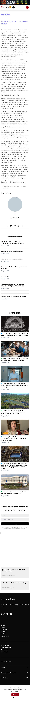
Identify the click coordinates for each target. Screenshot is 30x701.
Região (3, 627)
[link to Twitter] (7, 614)
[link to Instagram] (4, 614)
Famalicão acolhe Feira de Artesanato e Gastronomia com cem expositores (13, 343)
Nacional (3, 634)
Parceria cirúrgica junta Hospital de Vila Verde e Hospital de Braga (14, 476)
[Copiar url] (22, 226)
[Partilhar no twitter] (11, 226)
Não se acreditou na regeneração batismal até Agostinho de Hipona (14, 285)
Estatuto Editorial (6, 647)
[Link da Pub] (15, 2)
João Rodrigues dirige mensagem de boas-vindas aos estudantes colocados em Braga (14, 368)
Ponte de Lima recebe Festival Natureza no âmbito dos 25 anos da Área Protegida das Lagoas (14, 395)
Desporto (4, 629)
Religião (3, 632)
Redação (3, 668)
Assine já (15, 694)
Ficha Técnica (5, 645)
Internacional (5, 636)
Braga (3, 625)
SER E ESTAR (4, 276)
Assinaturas (4, 650)
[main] (15, 301)
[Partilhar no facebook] (7, 226)
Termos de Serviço (17, 528)
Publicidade (4, 652)
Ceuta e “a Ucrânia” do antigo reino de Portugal (12, 268)
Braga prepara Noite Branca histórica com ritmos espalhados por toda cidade (13, 318)
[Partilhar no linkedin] (18, 226)
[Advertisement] (15, 547)
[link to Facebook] (1, 614)
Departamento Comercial (8, 673)
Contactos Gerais (6, 661)
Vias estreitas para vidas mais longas (12, 297)
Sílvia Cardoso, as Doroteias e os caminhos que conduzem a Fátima (14, 242)
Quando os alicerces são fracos (10, 251)
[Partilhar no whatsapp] (15, 226)
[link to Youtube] (11, 614)
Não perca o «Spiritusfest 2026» (10, 259)
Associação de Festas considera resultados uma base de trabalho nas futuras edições (14, 421)
